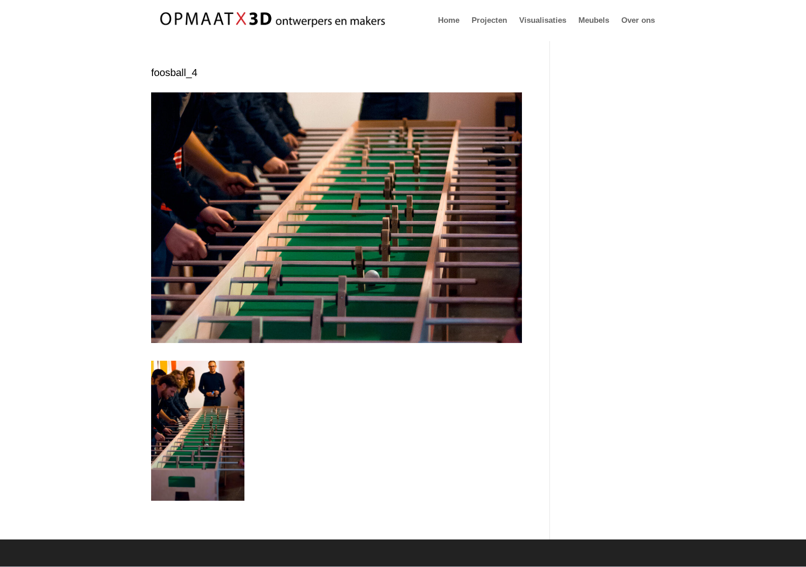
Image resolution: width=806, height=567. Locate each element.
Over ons (638, 21)
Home (448, 21)
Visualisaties (542, 21)
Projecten (489, 21)
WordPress (282, 552)
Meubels (593, 21)
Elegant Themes (206, 552)
